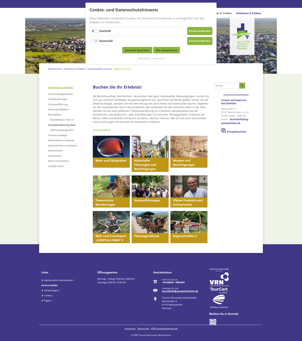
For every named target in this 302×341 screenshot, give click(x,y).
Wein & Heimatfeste (58, 160)
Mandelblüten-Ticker (61, 119)
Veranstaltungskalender (60, 94)
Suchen (242, 86)
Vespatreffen (55, 155)
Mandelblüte (54, 114)
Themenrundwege (57, 135)
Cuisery (48, 295)
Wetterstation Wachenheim (58, 280)
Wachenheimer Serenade (61, 140)
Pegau (47, 300)
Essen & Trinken (222, 13)
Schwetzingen (51, 290)
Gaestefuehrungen (57, 99)
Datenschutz (143, 328)
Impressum (130, 328)
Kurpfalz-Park (55, 166)
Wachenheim (55, 68)
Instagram (212, 322)
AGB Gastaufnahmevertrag (164, 328)
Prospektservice (236, 131)
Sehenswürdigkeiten (58, 109)
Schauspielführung (57, 104)
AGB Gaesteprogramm (61, 130)
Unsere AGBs (100, 129)
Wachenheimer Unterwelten (62, 145)
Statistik (105, 31)
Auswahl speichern (137, 50)
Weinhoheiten (55, 150)
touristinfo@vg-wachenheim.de (180, 291)
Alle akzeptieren (166, 50)
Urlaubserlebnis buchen (99, 68)
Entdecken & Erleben (248, 13)
